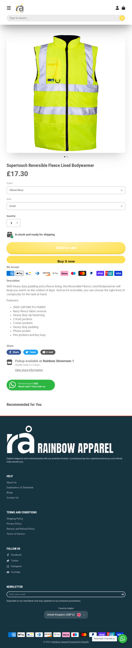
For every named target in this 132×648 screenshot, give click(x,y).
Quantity (11, 216)
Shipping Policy (15, 518)
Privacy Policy (14, 523)
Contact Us (13, 497)
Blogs (10, 492)
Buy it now (66, 261)
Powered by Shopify (79, 642)
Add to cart (66, 248)
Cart (123, 8)
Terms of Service (16, 533)
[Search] (122, 18)
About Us (12, 482)
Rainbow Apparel (60, 642)
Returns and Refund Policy (21, 528)
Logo (20, 7)
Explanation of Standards (20, 487)
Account (117, 8)
